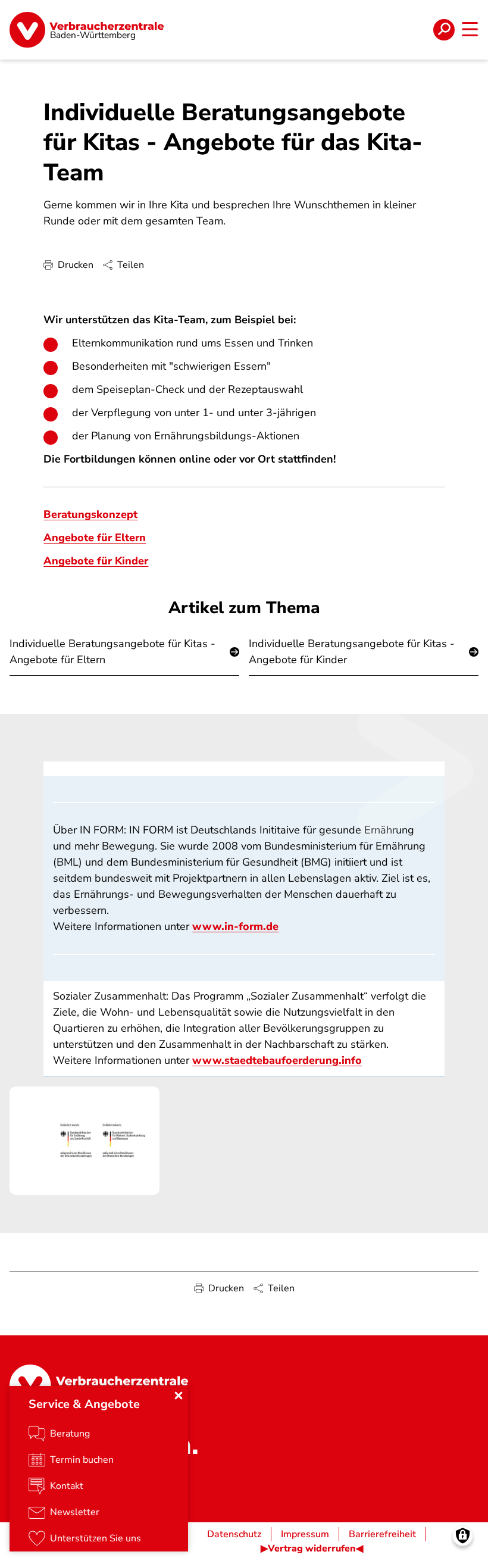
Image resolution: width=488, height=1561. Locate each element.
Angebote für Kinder (95, 561)
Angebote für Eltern (94, 537)
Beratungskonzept (90, 514)
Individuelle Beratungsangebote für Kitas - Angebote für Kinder (352, 651)
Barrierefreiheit (382, 1534)
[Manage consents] (462, 1535)
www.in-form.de (235, 926)
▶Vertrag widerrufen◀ (312, 1548)
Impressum (305, 1534)
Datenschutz (234, 1534)
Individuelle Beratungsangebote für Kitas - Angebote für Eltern (112, 651)
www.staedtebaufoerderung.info (277, 1060)
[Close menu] (178, 1395)
